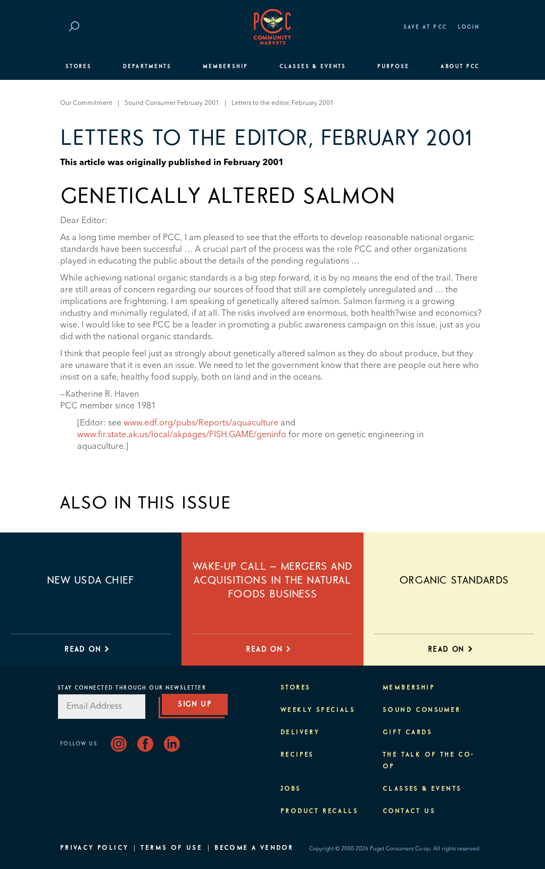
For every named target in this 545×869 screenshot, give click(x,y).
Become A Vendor (253, 848)
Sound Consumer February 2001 (172, 103)
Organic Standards (454, 580)
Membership (225, 66)
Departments (147, 66)
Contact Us (409, 811)
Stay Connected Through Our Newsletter (132, 688)
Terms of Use (171, 848)
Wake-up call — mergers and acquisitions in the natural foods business (273, 580)
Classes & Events (312, 66)
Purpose (393, 66)
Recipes (297, 755)
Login (469, 27)
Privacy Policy (94, 848)
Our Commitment (86, 103)
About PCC (460, 66)
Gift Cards (407, 732)
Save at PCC (425, 27)
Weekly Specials (317, 710)
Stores (78, 66)
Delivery (299, 732)
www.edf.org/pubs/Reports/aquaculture (200, 423)
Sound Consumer (422, 710)
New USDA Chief (90, 580)
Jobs (290, 789)
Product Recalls (319, 811)
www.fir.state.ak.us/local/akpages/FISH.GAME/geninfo (181, 435)
